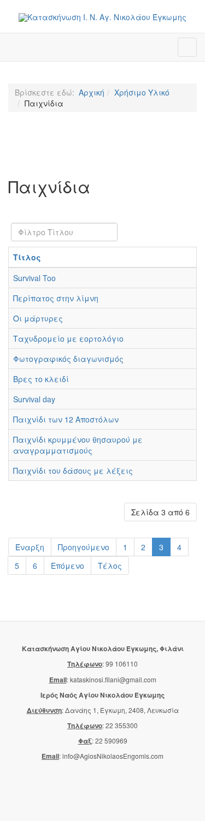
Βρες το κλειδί (41, 378)
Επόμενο (67, 565)
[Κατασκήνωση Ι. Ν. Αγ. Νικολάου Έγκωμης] (102, 17)
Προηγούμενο (83, 547)
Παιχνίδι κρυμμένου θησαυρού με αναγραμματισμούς (78, 445)
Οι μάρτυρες (38, 318)
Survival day (34, 399)
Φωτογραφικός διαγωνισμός (68, 358)
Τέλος (110, 565)
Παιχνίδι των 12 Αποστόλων (66, 419)
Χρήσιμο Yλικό (141, 92)
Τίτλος (27, 257)
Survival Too (34, 277)
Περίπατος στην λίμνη (55, 298)
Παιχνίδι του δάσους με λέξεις (73, 470)
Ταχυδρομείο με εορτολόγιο (68, 338)
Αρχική (91, 92)
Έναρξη (29, 547)
